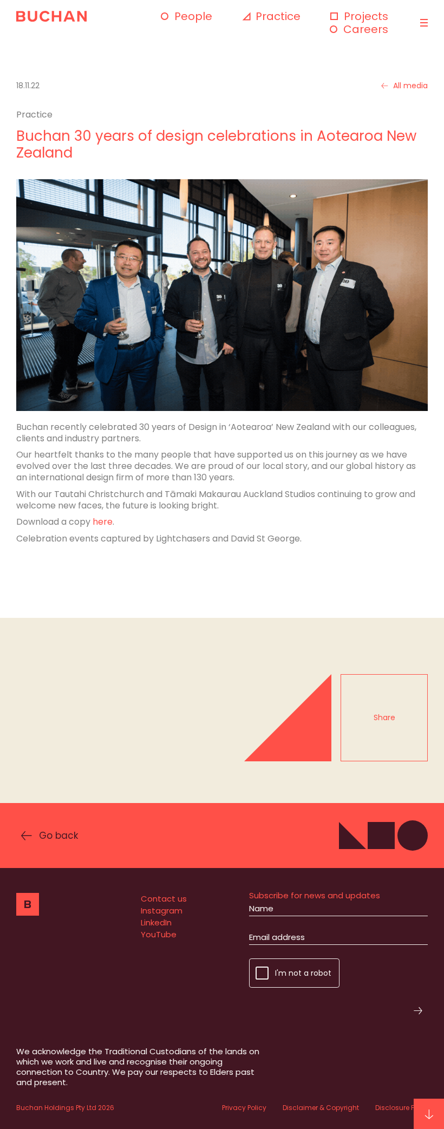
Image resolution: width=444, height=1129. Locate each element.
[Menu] (422, 22)
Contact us (164, 898)
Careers (365, 29)
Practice (278, 16)
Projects (366, 16)
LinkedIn (156, 922)
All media (410, 85)
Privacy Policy (244, 1107)
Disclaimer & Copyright (321, 1107)
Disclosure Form (401, 1107)
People (193, 16)
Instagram (161, 910)
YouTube (159, 934)
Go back (58, 835)
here (103, 521)
